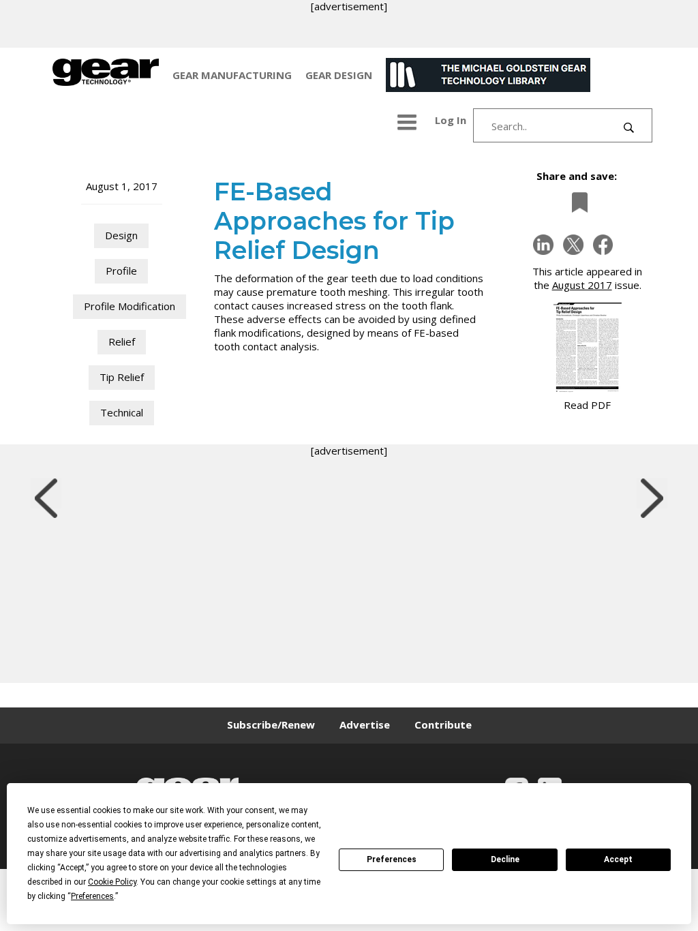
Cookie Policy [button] (112, 882)
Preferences (391, 859)
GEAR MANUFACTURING (232, 75)
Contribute (443, 724)
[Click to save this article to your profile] (576, 202)
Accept (618, 859)
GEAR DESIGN (338, 75)
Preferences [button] (92, 896)
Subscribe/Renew (271, 724)
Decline (505, 859)
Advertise (364, 724)
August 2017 (582, 285)
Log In (450, 120)
